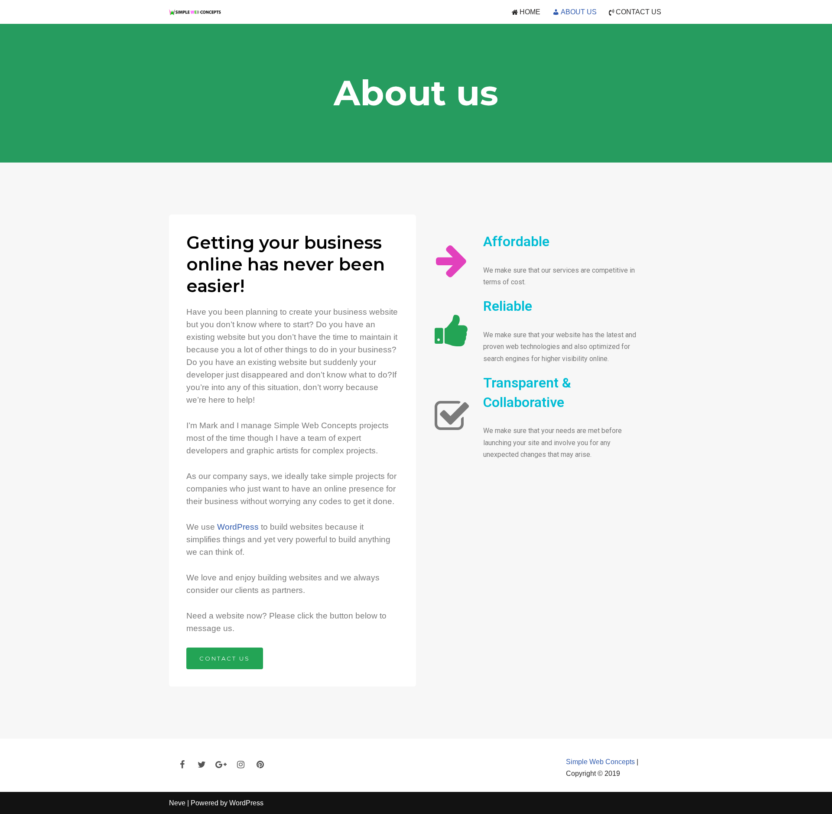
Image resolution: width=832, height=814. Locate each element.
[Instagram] (240, 764)
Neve (177, 803)
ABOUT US (579, 12)
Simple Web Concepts (600, 761)
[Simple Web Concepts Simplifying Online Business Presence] (195, 12)
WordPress (238, 526)
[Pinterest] (260, 764)
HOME (530, 12)
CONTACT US (638, 12)
